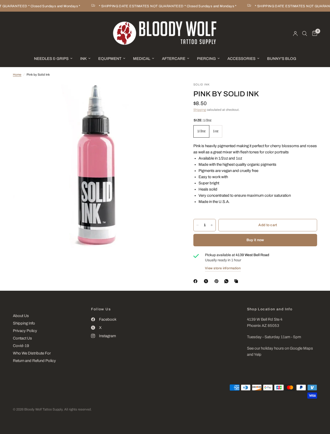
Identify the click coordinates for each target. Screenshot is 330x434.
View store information (223, 268)
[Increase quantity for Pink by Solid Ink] (212, 225)
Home (17, 74)
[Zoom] (167, 93)
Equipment (109, 59)
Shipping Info (24, 323)
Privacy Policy (25, 331)
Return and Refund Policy (34, 361)
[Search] (305, 33)
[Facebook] (196, 281)
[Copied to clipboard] (237, 281)
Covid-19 (21, 346)
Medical (141, 59)
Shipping (199, 110)
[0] (313, 33)
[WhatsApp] (227, 281)
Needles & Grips (51, 59)
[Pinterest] (217, 281)
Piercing (206, 59)
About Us (21, 316)
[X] (207, 281)
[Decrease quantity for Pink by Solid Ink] (197, 225)
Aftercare (173, 59)
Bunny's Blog (281, 59)
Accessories (241, 59)
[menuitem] (53, 58)
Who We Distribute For (32, 353)
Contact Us (22, 338)
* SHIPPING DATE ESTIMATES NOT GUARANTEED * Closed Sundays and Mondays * (164, 6)
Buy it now (255, 240)
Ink (83, 59)
